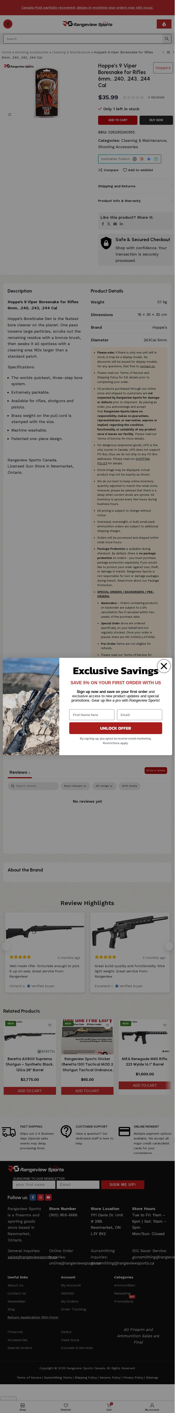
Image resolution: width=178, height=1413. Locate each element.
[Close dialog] (163, 666)
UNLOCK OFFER (115, 728)
